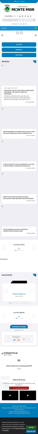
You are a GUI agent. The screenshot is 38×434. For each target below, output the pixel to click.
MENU (4, 28)
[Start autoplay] (17, 33)
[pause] (21, 33)
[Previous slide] (2, 35)
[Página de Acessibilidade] (31, 16)
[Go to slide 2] (18, 39)
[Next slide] (35, 35)
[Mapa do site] (28, 16)
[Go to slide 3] (19, 39)
